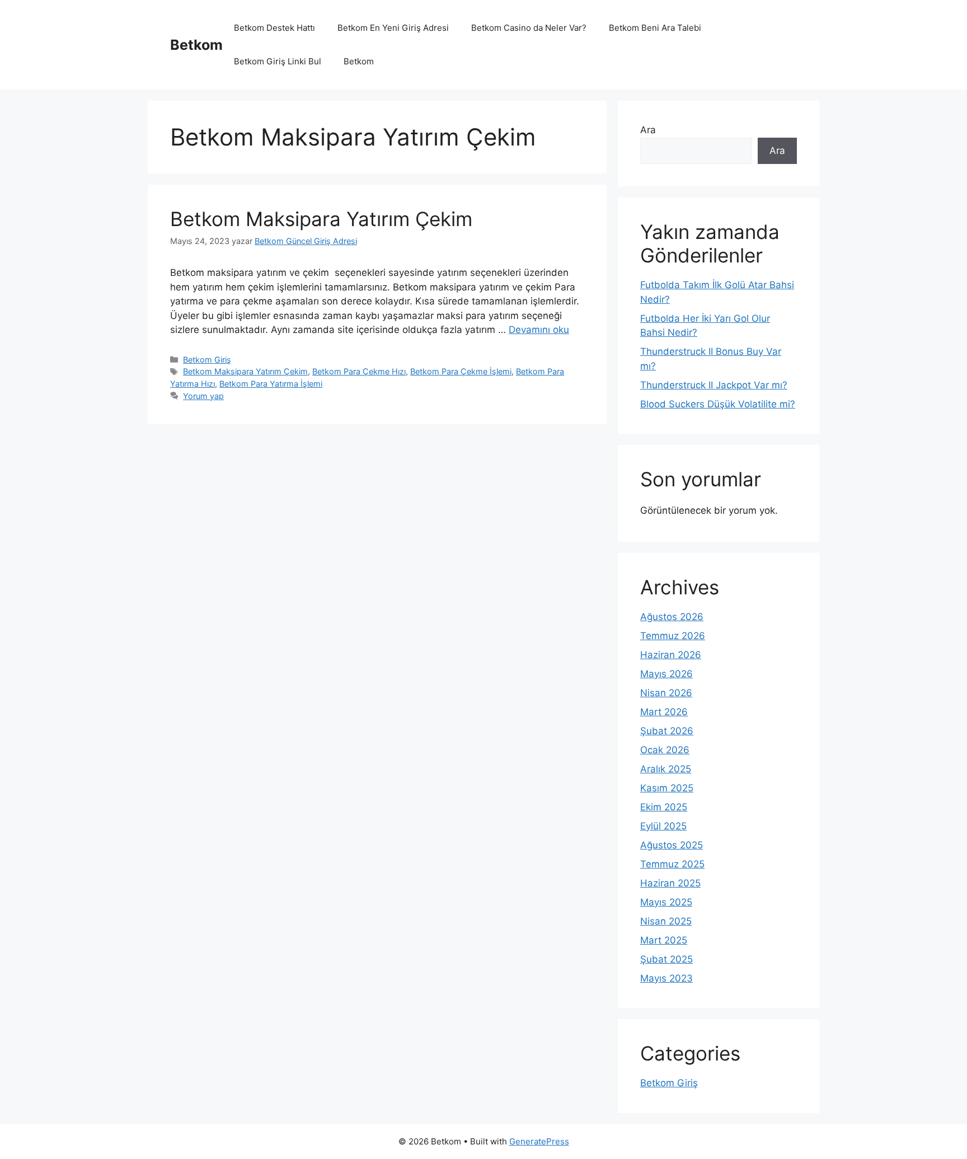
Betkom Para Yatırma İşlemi (270, 383)
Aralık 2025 (665, 769)
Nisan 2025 (666, 921)
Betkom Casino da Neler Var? (528, 27)
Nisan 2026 (666, 692)
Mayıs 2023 (666, 978)
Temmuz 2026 (672, 635)
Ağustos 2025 (671, 845)
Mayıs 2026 (666, 673)
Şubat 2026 (666, 730)
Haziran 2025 (670, 883)
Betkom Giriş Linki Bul (277, 61)
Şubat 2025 (666, 959)
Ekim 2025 (663, 807)
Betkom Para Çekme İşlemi (460, 371)
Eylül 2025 (663, 826)
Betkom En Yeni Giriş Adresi (393, 27)
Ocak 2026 (664, 750)
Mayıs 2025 (666, 902)
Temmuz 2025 (672, 864)
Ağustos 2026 (671, 616)
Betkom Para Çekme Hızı (359, 371)
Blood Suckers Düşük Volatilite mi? (717, 404)
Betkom (196, 44)
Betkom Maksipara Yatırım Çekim (324, 219)
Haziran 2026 (670, 654)
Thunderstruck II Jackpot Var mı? (713, 385)
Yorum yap (203, 396)
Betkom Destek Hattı (274, 27)
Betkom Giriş (207, 359)
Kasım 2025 (666, 788)
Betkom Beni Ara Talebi (655, 27)
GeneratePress (539, 1141)
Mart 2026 (664, 711)
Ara (648, 129)
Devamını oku (539, 329)
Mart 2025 (663, 940)
